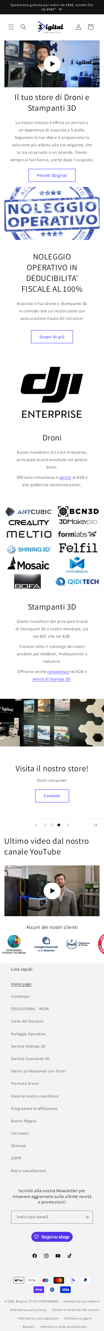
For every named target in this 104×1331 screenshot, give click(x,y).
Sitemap (18, 1145)
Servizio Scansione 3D (30, 1058)
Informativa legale (78, 1318)
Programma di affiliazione (34, 1108)
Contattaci (20, 996)
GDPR (16, 1158)
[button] (11, 27)
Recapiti (29, 1327)
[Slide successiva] (68, 825)
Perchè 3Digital (52, 175)
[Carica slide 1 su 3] (45, 825)
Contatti (52, 795)
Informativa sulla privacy (28, 1310)
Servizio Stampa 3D (28, 1046)
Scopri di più (52, 336)
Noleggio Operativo (28, 1033)
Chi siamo (20, 1133)
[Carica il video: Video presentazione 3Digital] (52, 64)
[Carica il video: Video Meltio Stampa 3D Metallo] (52, 890)
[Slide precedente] (36, 825)
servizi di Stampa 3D (51, 678)
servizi (65, 477)
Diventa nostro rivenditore (35, 1096)
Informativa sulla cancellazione (63, 1327)
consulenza (58, 671)
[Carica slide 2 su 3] (52, 825)
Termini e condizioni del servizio (75, 1310)
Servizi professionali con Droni (38, 1070)
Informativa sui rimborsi (82, 1301)
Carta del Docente (27, 1021)
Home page (21, 983)
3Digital (22, 1301)
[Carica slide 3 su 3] (58, 825)
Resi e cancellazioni (28, 1170)
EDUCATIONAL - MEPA (30, 1008)
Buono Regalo (23, 1120)
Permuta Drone (25, 1083)
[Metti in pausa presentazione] (98, 825)
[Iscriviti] (86, 1217)
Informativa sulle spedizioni (38, 1318)
